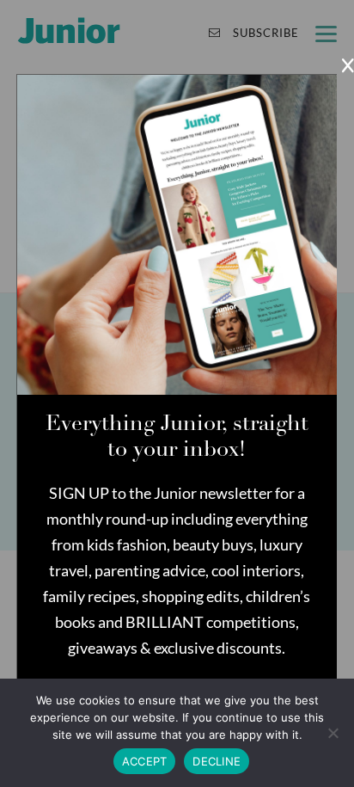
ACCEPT (145, 761)
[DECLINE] (332, 732)
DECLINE (216, 761)
